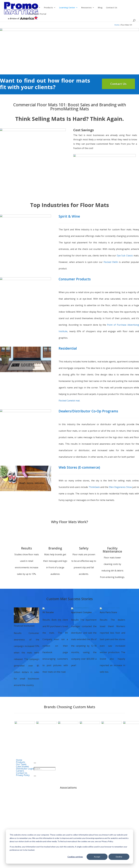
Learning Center (67, 8)
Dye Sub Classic (125, 255)
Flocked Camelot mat (69, 400)
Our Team (21, 764)
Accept (97, 857)
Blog (100, 8)
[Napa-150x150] (90, 723)
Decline (119, 857)
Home (116, 25)
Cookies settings (75, 857)
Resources (86, 8)
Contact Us (111, 8)
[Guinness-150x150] (46, 723)
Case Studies (22, 766)
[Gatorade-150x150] (25, 723)
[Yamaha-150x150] (68, 723)
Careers (20, 770)
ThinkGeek (94, 487)
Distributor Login (25, 768)
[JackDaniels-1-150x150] (111, 723)
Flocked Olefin (111, 262)
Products (48, 8)
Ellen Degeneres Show (120, 487)
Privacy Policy (23, 775)
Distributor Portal (37, 14)
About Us (33, 8)
